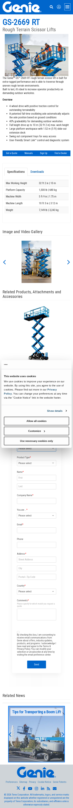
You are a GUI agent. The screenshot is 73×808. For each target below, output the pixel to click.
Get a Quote (11, 153)
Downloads (37, 171)
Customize (34, 431)
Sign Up (43, 153)
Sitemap (23, 782)
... (36, 734)
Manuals (29, 153)
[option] (37, 262)
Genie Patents (59, 782)
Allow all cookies (36, 421)
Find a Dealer (61, 153)
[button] (4, 261)
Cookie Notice (44, 782)
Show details (54, 410)
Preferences (12, 782)
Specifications (16, 171)
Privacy (32, 782)
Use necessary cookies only (36, 440)
